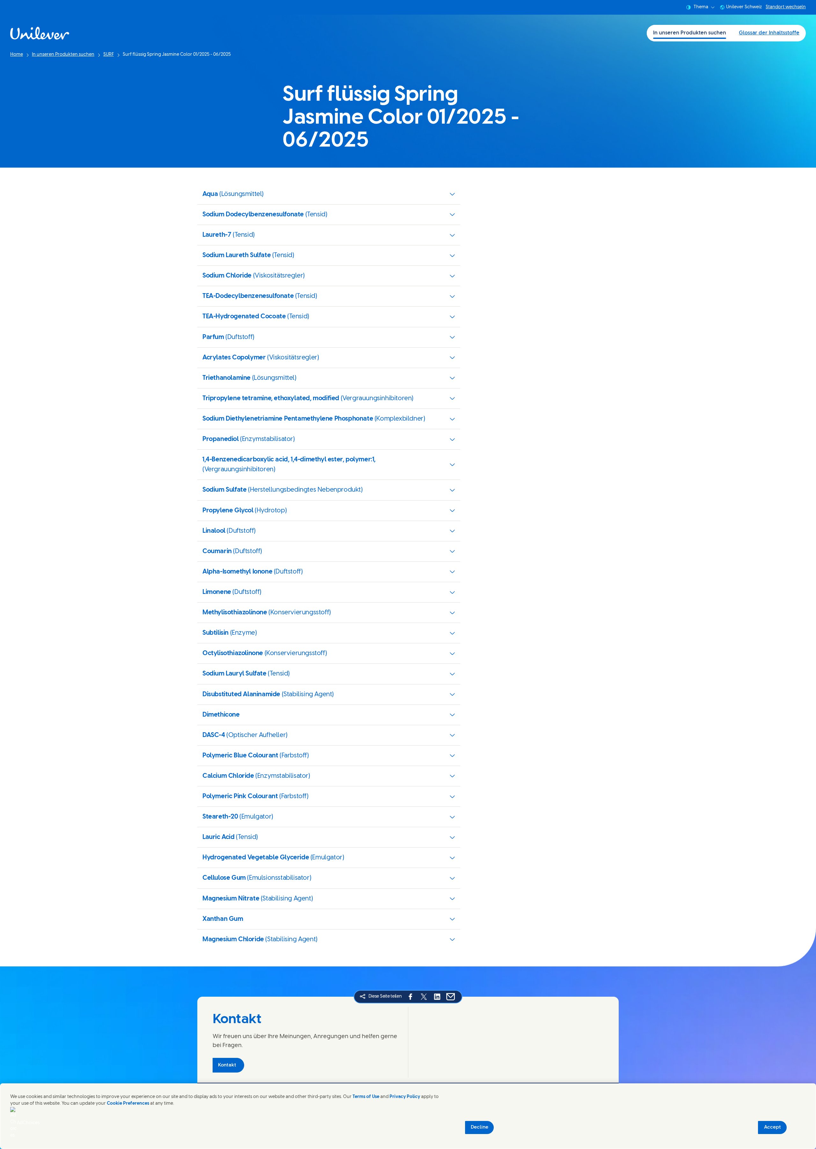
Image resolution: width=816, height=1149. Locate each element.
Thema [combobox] (701, 7)
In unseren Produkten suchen (689, 33)
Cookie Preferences (128, 1103)
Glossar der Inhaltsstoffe (769, 33)
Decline (479, 1127)
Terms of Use (366, 1097)
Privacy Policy (405, 1097)
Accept (772, 1127)
